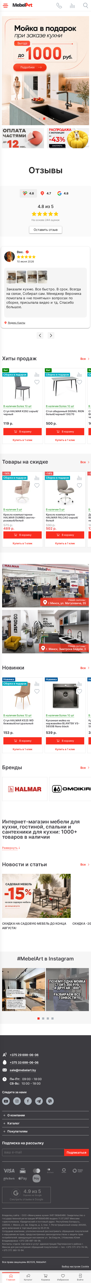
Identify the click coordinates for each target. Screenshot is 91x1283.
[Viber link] (50, 1101)
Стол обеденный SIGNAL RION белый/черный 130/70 (65, 413)
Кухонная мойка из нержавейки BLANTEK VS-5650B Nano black (63, 723)
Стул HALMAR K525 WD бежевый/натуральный (18, 722)
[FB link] (28, 1101)
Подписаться (76, 1152)
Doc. (20, 252)
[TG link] (39, 1101)
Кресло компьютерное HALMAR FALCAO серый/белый (62, 517)
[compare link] (72, 5)
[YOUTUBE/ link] (6, 1101)
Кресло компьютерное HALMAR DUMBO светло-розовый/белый (19, 517)
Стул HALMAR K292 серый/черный (20, 413)
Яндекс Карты (16, 322)
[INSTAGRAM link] (17, 1101)
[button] (34, 118)
